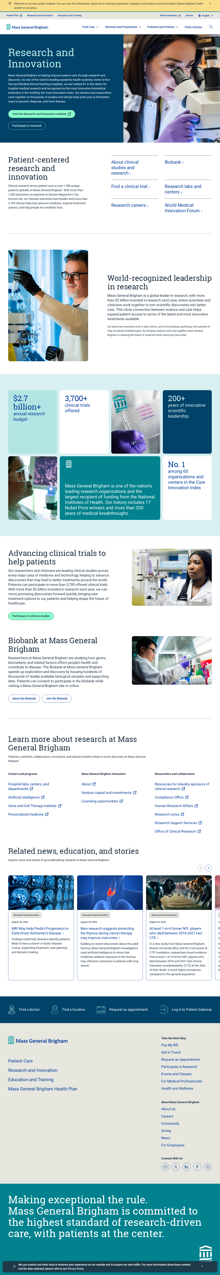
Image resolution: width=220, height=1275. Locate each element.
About (168, 1109)
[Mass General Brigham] (27, 27)
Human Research (174, 806)
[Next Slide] (208, 868)
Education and (31, 1079)
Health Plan (12, 15)
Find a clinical (129, 186)
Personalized (26, 814)
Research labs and (183, 189)
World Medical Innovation (182, 208)
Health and (177, 1088)
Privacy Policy (75, 1268)
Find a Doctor (193, 27)
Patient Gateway (168, 15)
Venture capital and (106, 793)
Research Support (176, 823)
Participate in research (27, 125)
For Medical (181, 1081)
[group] (41, 927)
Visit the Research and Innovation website (39, 114)
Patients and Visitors (161, 27)
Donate (189, 15)
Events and (176, 1074)
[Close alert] (210, 4)
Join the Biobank (56, 698)
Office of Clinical (175, 831)
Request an (180, 1059)
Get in (171, 1052)
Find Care (88, 27)
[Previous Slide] (200, 868)
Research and (32, 1070)
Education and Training (70, 15)
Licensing (99, 801)
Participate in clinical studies (31, 616)
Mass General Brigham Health (42, 1089)
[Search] (211, 26)
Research (128, 205)
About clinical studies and (125, 167)
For (172, 1145)
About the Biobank (24, 698)
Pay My (169, 1045)
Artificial (24, 797)
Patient (20, 1061)
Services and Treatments (121, 27)
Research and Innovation (40, 15)
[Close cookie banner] (202, 1266)
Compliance (169, 797)
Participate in (179, 1067)
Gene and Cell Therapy (32, 806)
